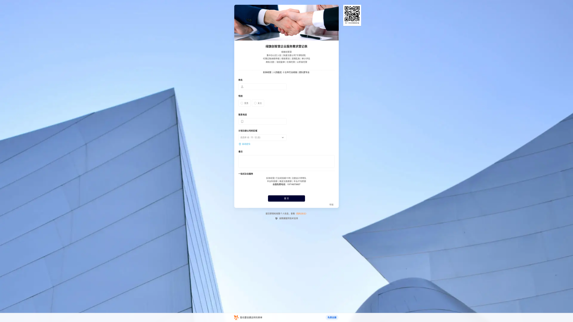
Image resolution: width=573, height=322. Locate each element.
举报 (331, 204)
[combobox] (261, 137)
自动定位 (246, 144)
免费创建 (332, 317)
